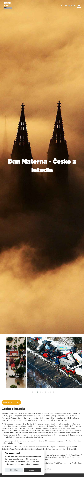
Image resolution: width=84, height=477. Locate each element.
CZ (62, 5)
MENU (73, 5)
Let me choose (33, 464)
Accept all (32, 470)
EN (66, 5)
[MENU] (79, 5)
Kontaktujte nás (11, 402)
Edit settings (14, 470)
